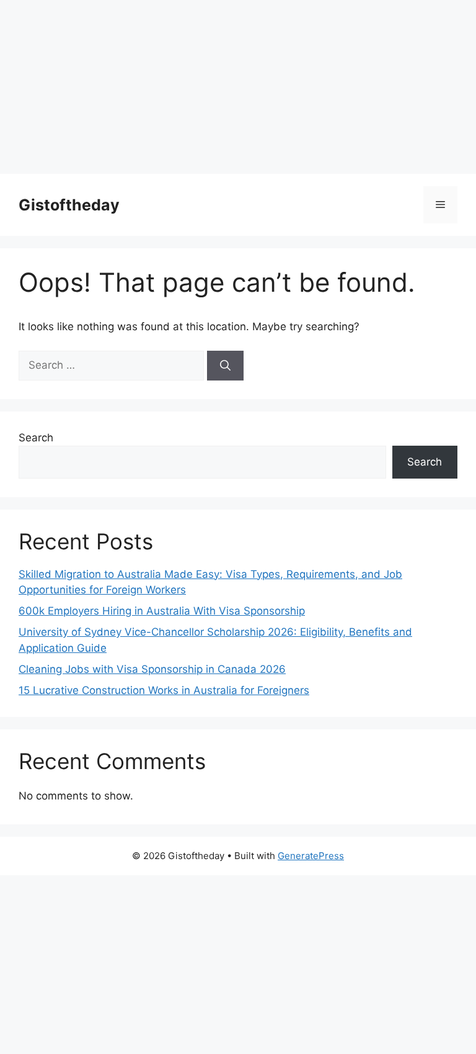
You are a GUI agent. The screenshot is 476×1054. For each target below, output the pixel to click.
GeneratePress (311, 856)
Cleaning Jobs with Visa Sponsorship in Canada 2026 (152, 669)
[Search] (225, 366)
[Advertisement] (238, 87)
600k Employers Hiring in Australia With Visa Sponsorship (162, 611)
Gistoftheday (69, 205)
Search (36, 437)
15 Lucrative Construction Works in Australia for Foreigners (164, 690)
